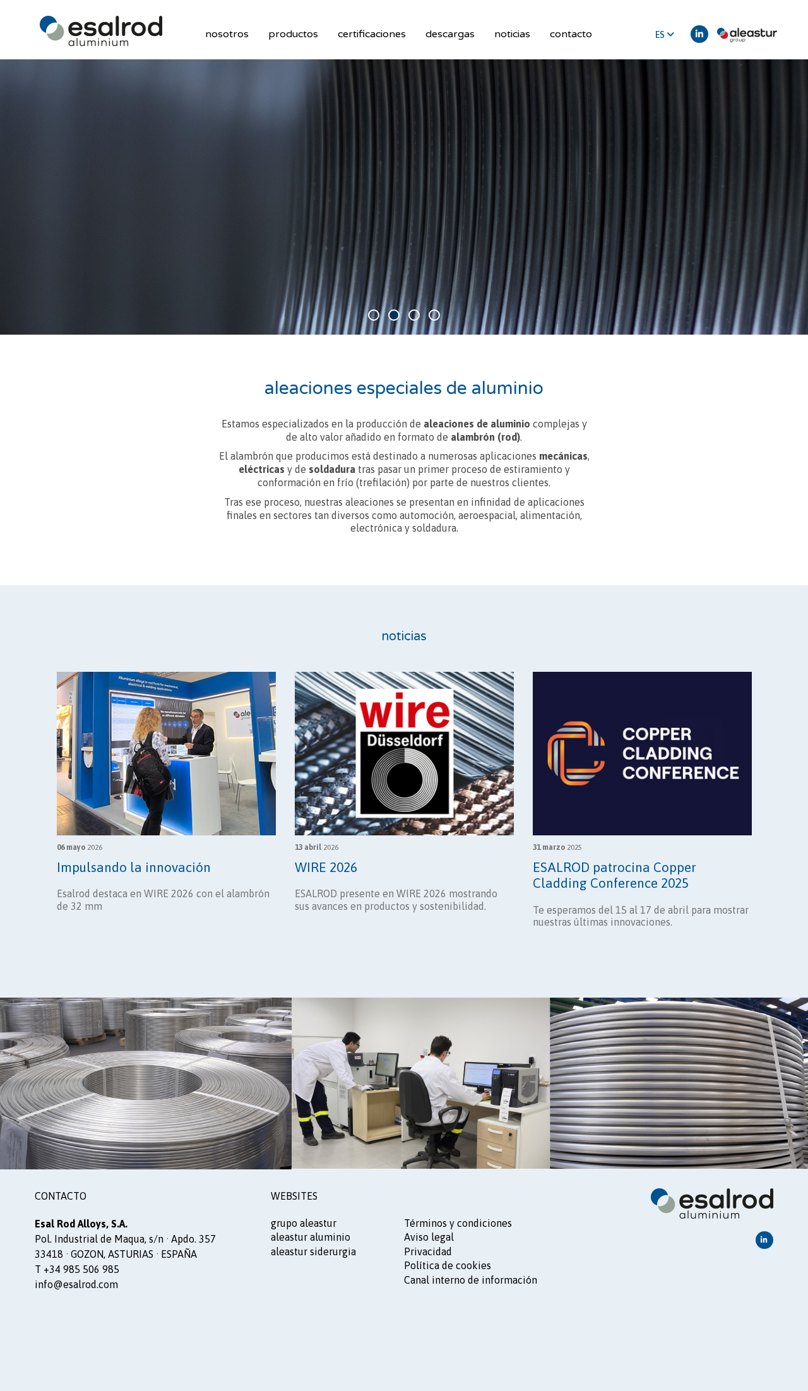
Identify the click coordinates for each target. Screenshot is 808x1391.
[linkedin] (699, 34)
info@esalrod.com (76, 1284)
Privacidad (428, 1251)
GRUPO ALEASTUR (303, 1223)
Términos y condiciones (458, 1223)
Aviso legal (429, 1237)
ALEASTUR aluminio (310, 1237)
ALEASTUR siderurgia (313, 1251)
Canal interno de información (470, 1280)
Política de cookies (447, 1265)
